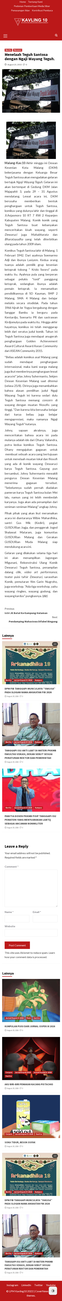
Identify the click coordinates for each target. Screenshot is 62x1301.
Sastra (37, 1018)
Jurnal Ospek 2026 (23, 1072)
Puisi (28, 1018)
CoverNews (42, 1291)
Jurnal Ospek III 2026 (23, 680)
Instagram (12, 1285)
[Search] (56, 35)
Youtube (51, 1285)
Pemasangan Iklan (20, 10)
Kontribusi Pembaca (42, 10)
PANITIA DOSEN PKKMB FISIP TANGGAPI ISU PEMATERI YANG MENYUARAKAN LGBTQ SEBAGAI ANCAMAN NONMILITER (30, 819)
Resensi (17, 50)
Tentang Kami (35, 1)
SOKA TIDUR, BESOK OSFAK (20, 1142)
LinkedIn (26, 1285)
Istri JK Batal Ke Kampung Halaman (26, 611)
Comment (12, 866)
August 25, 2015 (14, 64)
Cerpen (9, 1072)
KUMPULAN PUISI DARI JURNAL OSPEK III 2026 (30, 1026)
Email (37, 911)
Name (9, 911)
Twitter (38, 1285)
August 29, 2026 (13, 696)
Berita (8, 50)
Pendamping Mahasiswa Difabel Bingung (33, 619)
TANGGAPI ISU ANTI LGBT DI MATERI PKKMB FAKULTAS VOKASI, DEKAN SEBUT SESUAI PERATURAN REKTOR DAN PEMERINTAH (30, 754)
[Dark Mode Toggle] (53, 1291)
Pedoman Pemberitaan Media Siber (32, 6)
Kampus (38, 680)
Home (23, 1)
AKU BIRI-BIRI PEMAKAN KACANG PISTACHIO (29, 1084)
